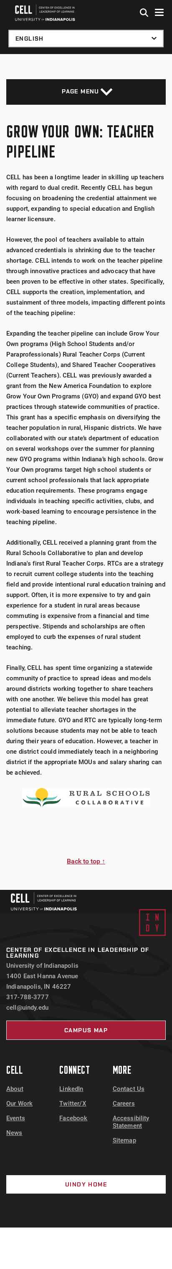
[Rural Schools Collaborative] (86, 797)
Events (15, 1118)
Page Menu (80, 91)
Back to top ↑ (86, 861)
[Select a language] (86, 38)
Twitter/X (72, 1103)
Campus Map (86, 1030)
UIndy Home (86, 1184)
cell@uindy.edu (27, 1007)
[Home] (43, 901)
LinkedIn (71, 1089)
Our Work (19, 1103)
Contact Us (129, 1089)
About (14, 1089)
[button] (144, 13)
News (14, 1133)
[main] (86, 472)
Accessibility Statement (131, 1121)
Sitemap (124, 1140)
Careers (124, 1103)
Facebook (73, 1118)
